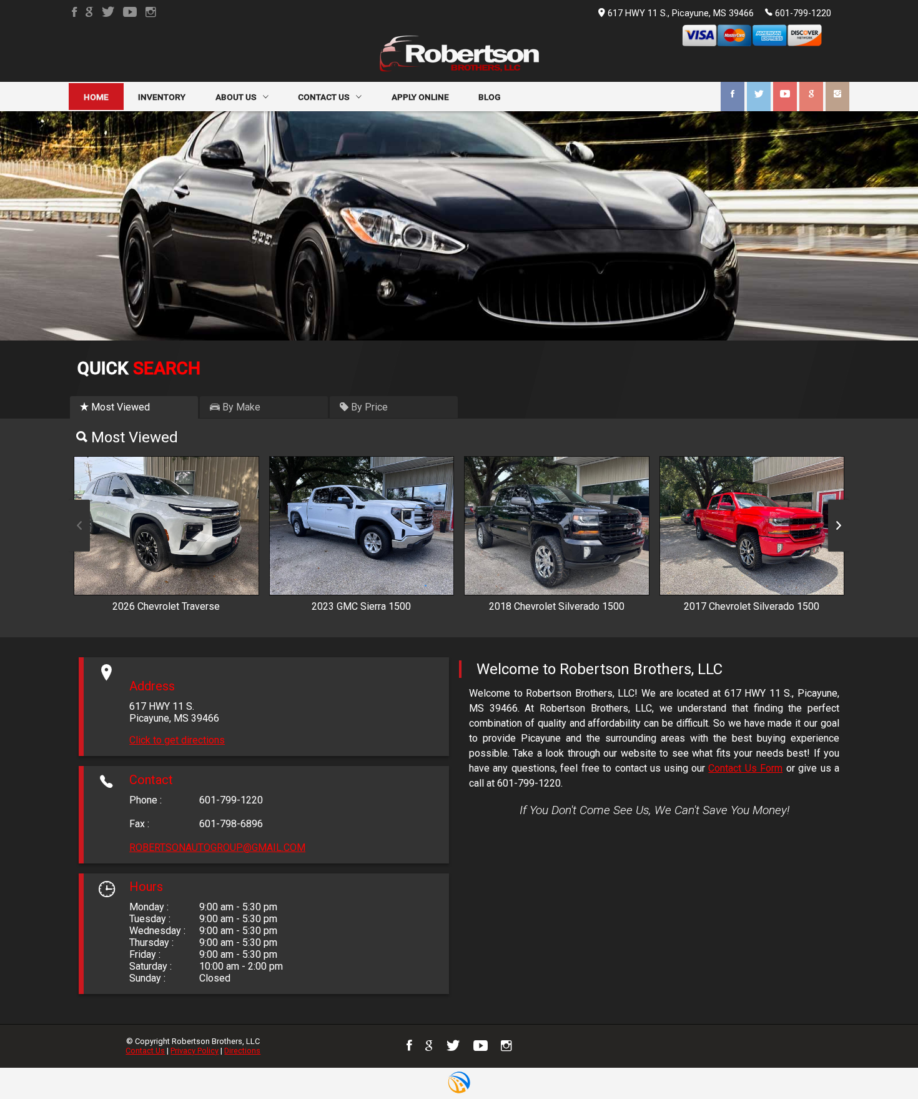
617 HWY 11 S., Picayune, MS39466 (681, 13)
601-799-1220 (803, 13)
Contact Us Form (745, 768)
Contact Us (145, 1050)
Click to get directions (177, 740)
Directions (242, 1050)
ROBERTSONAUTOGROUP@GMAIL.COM (217, 847)
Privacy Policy (194, 1050)
